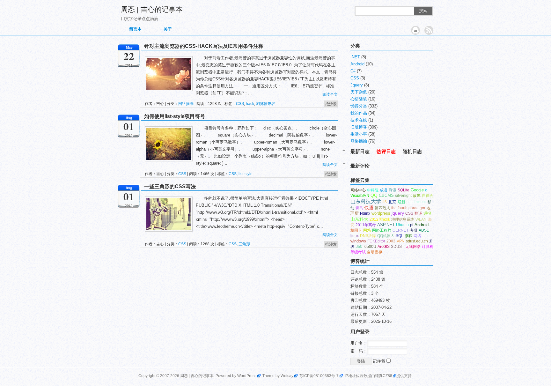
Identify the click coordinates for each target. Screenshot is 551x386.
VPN (401, 241)
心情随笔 (358, 99)
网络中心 (358, 190)
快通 (368, 207)
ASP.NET (386, 224)
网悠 (367, 230)
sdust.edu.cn (417, 241)
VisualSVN (359, 195)
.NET (355, 57)
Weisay (287, 376)
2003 (390, 241)
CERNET (400, 230)
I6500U (370, 246)
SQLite (403, 190)
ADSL (424, 230)
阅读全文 (330, 94)
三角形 (244, 244)
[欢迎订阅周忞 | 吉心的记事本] (428, 30)
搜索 (423, 10)
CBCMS (386, 195)
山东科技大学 (365, 201)
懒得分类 (358, 106)
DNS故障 (368, 236)
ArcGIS (384, 246)
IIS (384, 202)
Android (357, 64)
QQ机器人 (385, 236)
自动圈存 (374, 252)
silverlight (403, 195)
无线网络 (413, 246)
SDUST (397, 246)
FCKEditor (376, 241)
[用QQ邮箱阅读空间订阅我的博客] (415, 30)
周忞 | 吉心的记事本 (152, 9)
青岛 (359, 208)
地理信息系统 (402, 219)
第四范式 (382, 208)
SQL (399, 236)
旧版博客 (358, 127)
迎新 (401, 202)
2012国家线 (380, 219)
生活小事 (358, 134)
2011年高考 (366, 225)
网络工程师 (381, 230)
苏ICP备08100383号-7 (319, 376)
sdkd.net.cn (416, 202)
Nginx (365, 213)
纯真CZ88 (383, 376)
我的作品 (358, 113)
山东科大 (359, 219)
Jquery (356, 85)
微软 (408, 236)
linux (354, 236)
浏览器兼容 (265, 103)
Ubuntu (402, 225)
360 (359, 246)
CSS (240, 103)
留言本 (135, 29)
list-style (246, 174)
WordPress (246, 376)
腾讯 (392, 190)
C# (353, 71)
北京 (392, 201)
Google (417, 190)
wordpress (380, 213)
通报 (427, 213)
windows (358, 241)
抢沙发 (331, 104)
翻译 (418, 213)
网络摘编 (186, 103)
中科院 (372, 190)
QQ (374, 195)
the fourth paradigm (408, 208)
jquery (398, 213)
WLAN (421, 219)
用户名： (358, 343)
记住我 (379, 361)
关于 (168, 29)
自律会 (427, 195)
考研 (413, 230)
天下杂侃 (358, 92)
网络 (417, 236)
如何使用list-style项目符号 (174, 116)
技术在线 (358, 120)
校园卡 (356, 230)
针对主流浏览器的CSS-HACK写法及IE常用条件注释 (203, 46)
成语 (383, 190)
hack (250, 103)
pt (411, 225)
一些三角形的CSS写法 (170, 186)
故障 (417, 195)
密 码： (358, 351)
